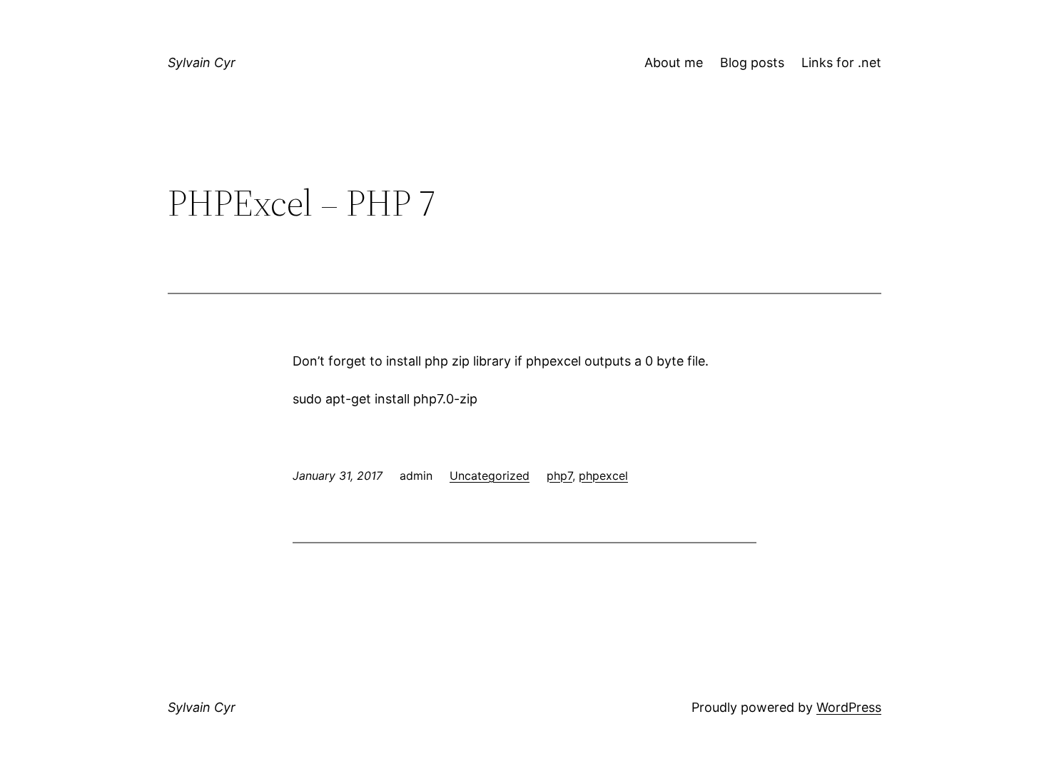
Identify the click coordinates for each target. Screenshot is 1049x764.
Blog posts (752, 62)
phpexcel (603, 475)
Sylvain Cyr (201, 62)
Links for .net (841, 62)
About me (673, 62)
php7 (559, 475)
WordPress (848, 707)
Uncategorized (489, 475)
